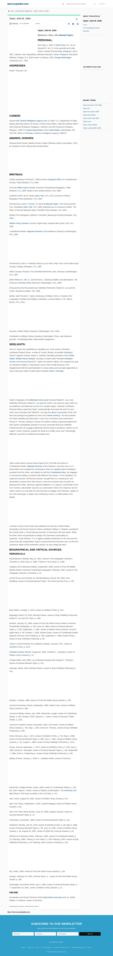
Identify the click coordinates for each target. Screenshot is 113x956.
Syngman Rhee (54, 179)
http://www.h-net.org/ (52, 897)
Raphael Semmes (34, 231)
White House (22, 188)
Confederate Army (35, 400)
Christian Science (16, 652)
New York (40, 196)
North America (54, 415)
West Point (60, 45)
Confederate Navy (58, 472)
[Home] (18, 4)
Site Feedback (47, 947)
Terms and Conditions (78, 947)
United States (54, 130)
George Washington (62, 57)
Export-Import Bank (34, 130)
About (91, 28)
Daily (89, 947)
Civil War (38, 272)
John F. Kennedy (56, 371)
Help (38, 947)
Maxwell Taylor (66, 35)
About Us (31, 947)
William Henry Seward (18, 223)
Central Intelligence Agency (31, 121)
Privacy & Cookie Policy (61, 947)
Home (23, 947)
